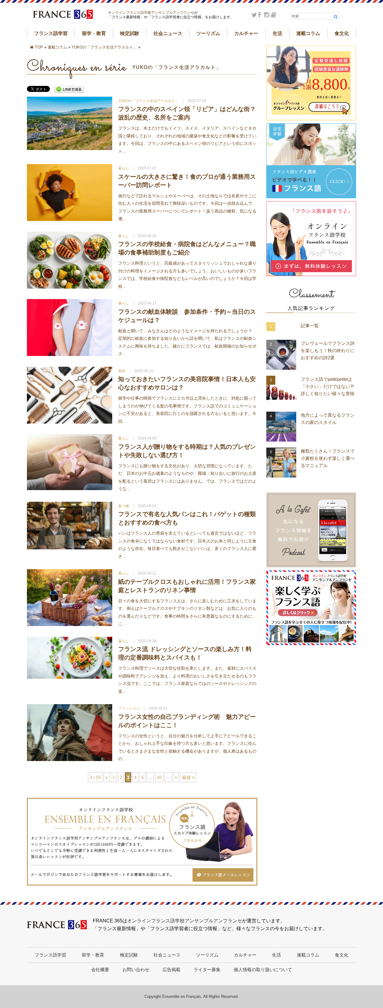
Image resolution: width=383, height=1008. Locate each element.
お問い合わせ (135, 969)
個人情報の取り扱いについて (263, 969)
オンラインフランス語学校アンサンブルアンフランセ (151, 12)
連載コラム (308, 33)
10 (159, 777)
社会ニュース (167, 33)
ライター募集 (207, 969)
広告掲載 (171, 969)
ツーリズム (208, 33)
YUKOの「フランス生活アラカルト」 (104, 47)
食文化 (342, 33)
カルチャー (246, 33)
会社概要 (100, 969)
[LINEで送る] (69, 89)
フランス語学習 (51, 33)
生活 (277, 33)
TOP (39, 47)
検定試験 (129, 33)
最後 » (188, 777)
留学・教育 (94, 33)
